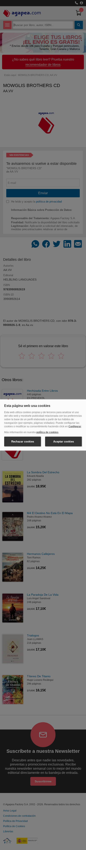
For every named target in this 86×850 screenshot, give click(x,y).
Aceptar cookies (63, 441)
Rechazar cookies (22, 441)
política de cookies (47, 432)
